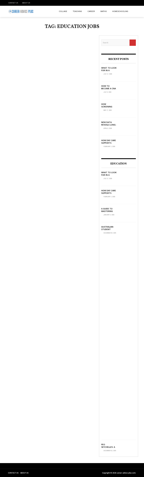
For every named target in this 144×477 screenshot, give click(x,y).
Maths (104, 11)
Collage (63, 11)
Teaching (77, 11)
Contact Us (13, 3)
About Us (26, 3)
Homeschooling (120, 11)
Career (91, 11)
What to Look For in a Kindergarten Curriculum (109, 71)
